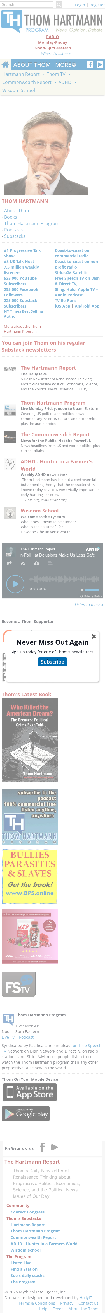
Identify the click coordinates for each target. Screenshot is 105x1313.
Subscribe (52, 661)
